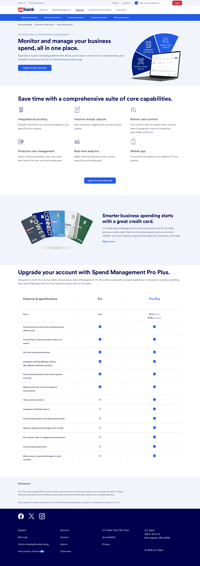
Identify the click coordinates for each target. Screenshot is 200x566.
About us (21, 3)
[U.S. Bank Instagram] (42, 516)
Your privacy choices (29, 551)
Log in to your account (100, 180)
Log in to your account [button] (35, 67)
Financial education (36, 3)
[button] (177, 3)
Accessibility (109, 537)
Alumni (64, 544)
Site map (22, 537)
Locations (126, 3)
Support (115, 3)
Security (64, 530)
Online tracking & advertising (33, 544)
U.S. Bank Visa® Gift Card (115, 530)
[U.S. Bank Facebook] (21, 516)
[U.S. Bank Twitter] (31, 516)
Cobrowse (65, 551)
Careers (64, 537)
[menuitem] (26, 9)
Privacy (106, 544)
